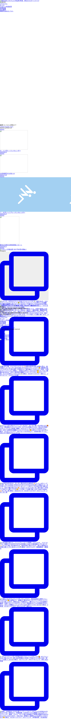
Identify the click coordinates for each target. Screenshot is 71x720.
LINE (1, 332)
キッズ (2, 5)
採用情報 (3, 8)
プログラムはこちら (6, 126)
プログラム (3, 3)
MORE (2, 248)
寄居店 (6, 335)
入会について (4, 324)
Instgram (2, 330)
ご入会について (5, 304)
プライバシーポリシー (7, 327)
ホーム (2, 316)
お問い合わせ (4, 326)
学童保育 (6, 320)
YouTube (2, 333)
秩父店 (6, 336)
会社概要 (3, 9)
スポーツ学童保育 (6, 6)
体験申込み (6, 11)
